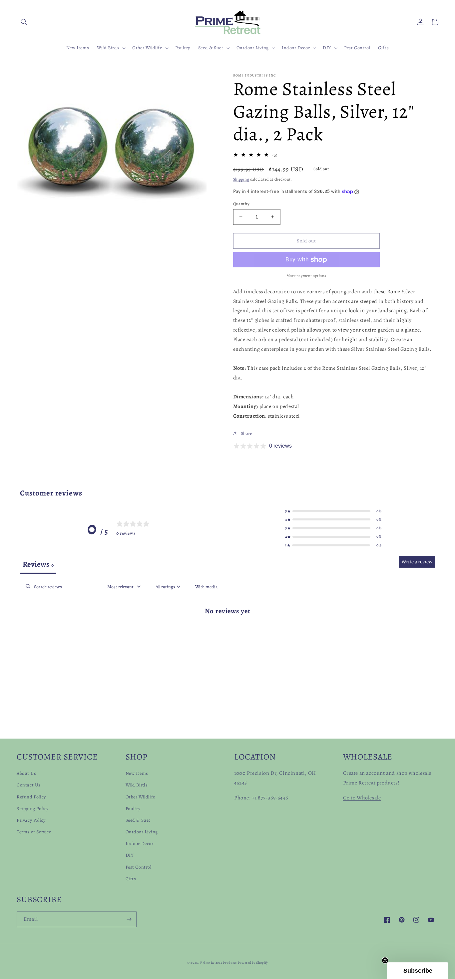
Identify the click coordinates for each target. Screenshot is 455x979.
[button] (24, 22)
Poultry (133, 808)
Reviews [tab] (38, 564)
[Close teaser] (385, 960)
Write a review (416, 561)
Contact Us (29, 785)
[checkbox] (206, 586)
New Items (137, 773)
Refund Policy (31, 797)
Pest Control (139, 867)
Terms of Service (34, 832)
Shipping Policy (33, 808)
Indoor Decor (140, 843)
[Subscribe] (129, 919)
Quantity (241, 204)
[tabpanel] (227, 632)
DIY (130, 855)
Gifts (131, 879)
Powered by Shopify (253, 962)
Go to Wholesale (362, 797)
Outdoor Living (142, 832)
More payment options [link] (306, 275)
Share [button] (246, 433)
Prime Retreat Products (218, 962)
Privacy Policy (31, 820)
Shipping (241, 179)
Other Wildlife (140, 797)
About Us (26, 773)
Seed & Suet (138, 820)
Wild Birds (137, 785)
